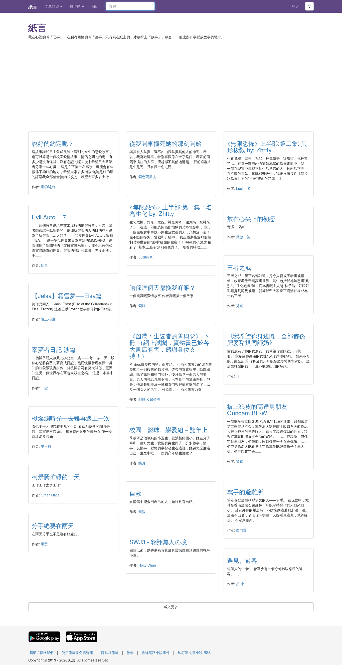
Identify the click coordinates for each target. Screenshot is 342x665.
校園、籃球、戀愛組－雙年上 (168, 429)
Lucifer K (243, 188)
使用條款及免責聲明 (77, 652)
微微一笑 (243, 236)
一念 (44, 387)
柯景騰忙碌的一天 (56, 476)
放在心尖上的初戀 (251, 218)
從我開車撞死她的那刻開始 (165, 143)
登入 (295, 6)
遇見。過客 (242, 560)
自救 (135, 493)
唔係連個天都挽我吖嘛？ (162, 287)
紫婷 (141, 305)
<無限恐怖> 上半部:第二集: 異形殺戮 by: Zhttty (267, 146)
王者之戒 (239, 267)
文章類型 (52, 6)
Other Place (50, 494)
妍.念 (240, 583)
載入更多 (171, 606)
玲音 (44, 265)
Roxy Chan (147, 565)
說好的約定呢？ (53, 143)
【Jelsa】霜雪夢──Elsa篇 (67, 295)
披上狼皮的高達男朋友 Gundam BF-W (260, 409)
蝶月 (141, 462)
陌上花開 (48, 318)
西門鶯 (241, 530)
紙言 (32, 6)
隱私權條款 (110, 652)
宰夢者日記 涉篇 (54, 349)
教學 (130, 652)
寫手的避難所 (245, 491)
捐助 (94, 6)
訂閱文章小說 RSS (196, 652)
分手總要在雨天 (53, 525)
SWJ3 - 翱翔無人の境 (158, 541)
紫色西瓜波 (147, 176)
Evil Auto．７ (49, 216)
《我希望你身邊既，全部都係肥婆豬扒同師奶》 (266, 339)
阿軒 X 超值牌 (149, 399)
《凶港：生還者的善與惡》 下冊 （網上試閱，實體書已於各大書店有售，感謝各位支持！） (169, 345)
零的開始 (48, 186)
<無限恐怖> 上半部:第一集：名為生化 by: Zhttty (170, 210)
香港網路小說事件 (156, 652)
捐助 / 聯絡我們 (42, 652)
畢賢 (141, 511)
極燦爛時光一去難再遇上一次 (71, 418)
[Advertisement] (171, 84)
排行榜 (75, 6)
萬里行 (46, 446)
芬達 (239, 305)
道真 (239, 461)
